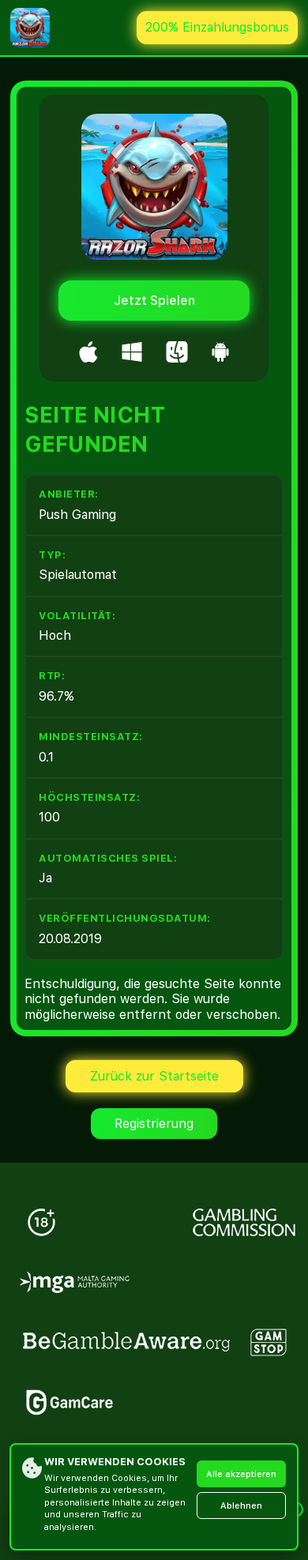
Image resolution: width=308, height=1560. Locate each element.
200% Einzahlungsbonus (217, 27)
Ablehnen (241, 1506)
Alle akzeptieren (241, 1474)
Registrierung (154, 1123)
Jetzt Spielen (154, 300)
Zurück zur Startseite (154, 1076)
